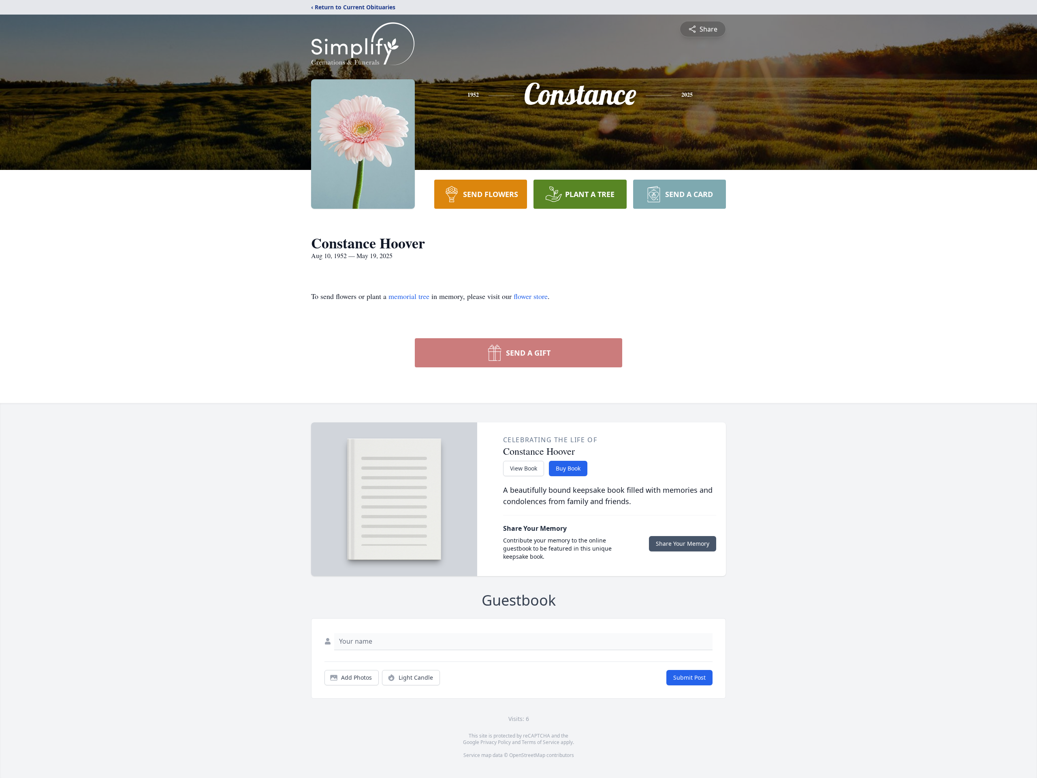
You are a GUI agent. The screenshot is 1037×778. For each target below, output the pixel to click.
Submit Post (689, 677)
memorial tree (408, 296)
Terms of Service (540, 742)
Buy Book (568, 468)
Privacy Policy (495, 742)
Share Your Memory (682, 543)
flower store (531, 296)
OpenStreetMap (527, 755)
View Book (523, 468)
